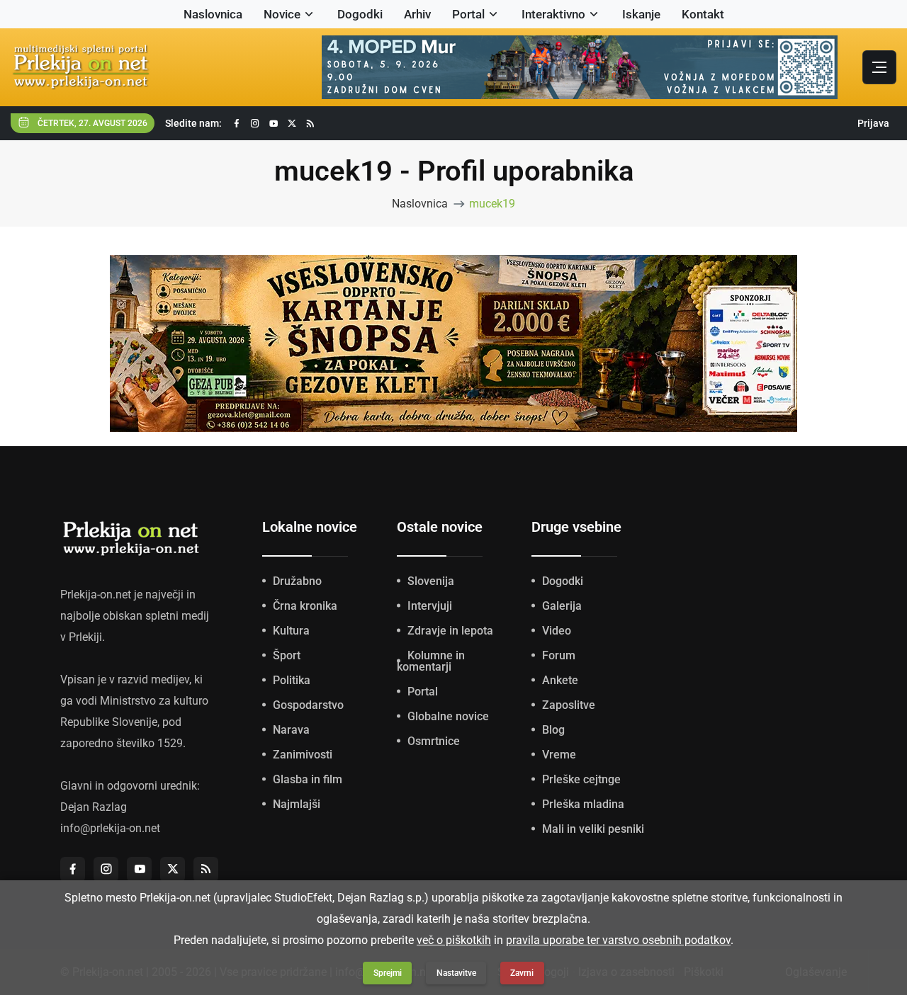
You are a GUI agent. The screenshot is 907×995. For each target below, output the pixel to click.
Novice (282, 14)
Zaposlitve (568, 705)
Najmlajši (296, 804)
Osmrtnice (433, 741)
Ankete (560, 680)
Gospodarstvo (308, 705)
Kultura (291, 630)
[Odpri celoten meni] (879, 67)
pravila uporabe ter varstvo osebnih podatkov (618, 940)
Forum (558, 655)
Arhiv (417, 14)
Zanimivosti (302, 754)
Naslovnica (213, 14)
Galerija (562, 606)
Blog (553, 730)
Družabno (297, 581)
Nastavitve (456, 973)
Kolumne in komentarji (431, 661)
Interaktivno (553, 14)
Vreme (559, 754)
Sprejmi (387, 973)
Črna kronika (305, 606)
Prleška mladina (583, 804)
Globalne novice (448, 716)
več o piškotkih (454, 940)
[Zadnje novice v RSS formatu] (310, 123)
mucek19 (492, 203)
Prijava (873, 123)
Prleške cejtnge (581, 779)
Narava (291, 730)
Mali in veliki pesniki (593, 829)
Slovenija (430, 581)
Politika (291, 680)
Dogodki (360, 14)
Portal (468, 14)
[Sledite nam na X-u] (292, 123)
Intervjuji (429, 606)
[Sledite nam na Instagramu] (255, 123)
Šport (286, 655)
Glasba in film (307, 779)
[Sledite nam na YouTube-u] (273, 123)
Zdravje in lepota (450, 630)
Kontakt (703, 14)
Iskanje (641, 14)
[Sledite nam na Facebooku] (237, 123)
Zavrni (522, 973)
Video (556, 630)
